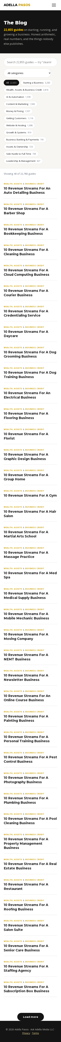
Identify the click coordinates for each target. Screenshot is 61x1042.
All (11, 82)
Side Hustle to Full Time (21, 153)
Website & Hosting (19, 125)
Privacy (26, 1033)
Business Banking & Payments (25, 139)
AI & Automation (18, 96)
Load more (30, 1016)
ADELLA (17, 5)
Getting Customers (19, 118)
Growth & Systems (18, 132)
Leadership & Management (23, 160)
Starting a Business (36, 82)
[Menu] (53, 5)
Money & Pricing (18, 111)
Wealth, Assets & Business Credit (27, 89)
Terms (35, 1033)
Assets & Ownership (19, 146)
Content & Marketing (20, 104)
